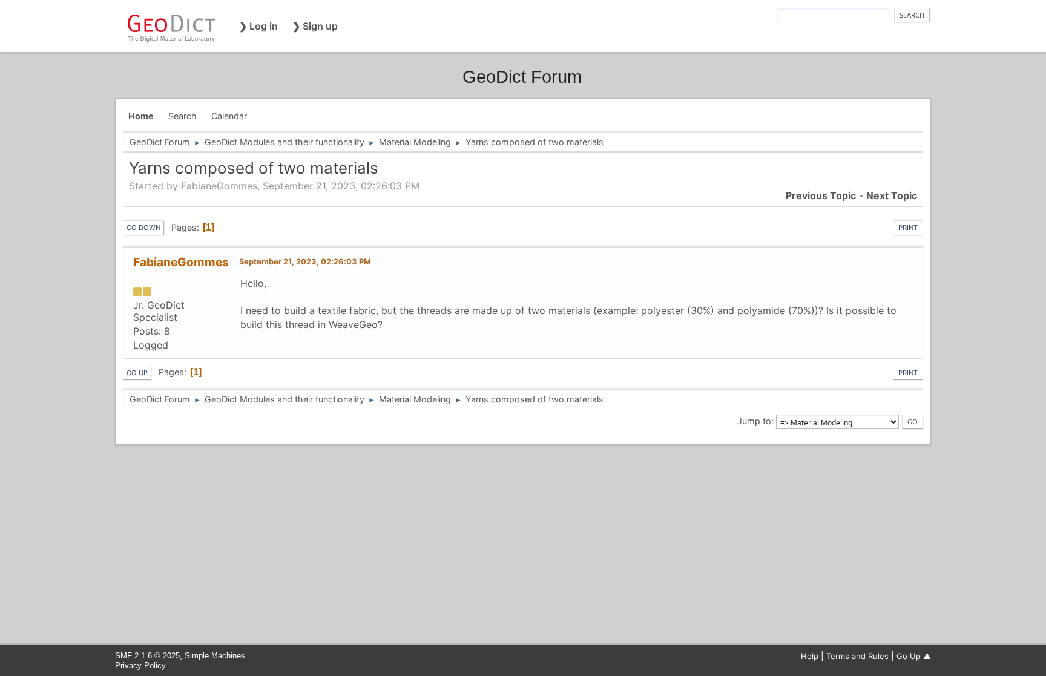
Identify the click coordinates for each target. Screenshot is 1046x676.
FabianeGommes (181, 262)
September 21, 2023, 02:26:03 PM (305, 261)
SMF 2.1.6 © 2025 (147, 655)
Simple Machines (215, 655)
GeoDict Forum (522, 77)
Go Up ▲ (913, 656)
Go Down (143, 227)
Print (908, 227)
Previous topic (821, 195)
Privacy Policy (140, 665)
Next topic (891, 195)
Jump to (754, 421)
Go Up (137, 373)
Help (809, 656)
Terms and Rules (857, 656)
